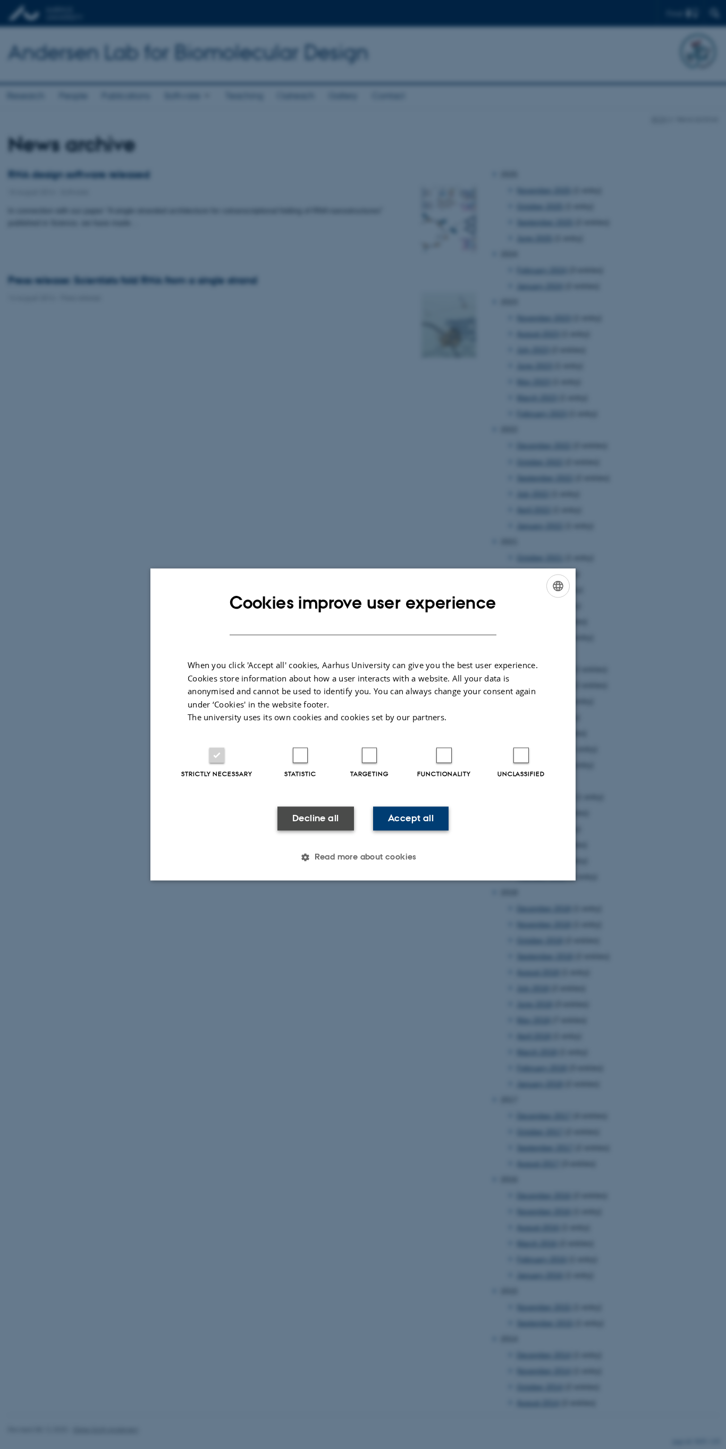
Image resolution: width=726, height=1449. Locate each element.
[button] (363, 857)
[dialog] (363, 724)
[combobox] (558, 585)
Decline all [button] (315, 818)
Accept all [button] (411, 818)
